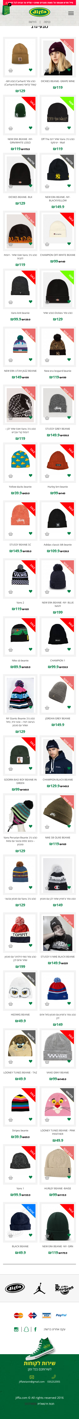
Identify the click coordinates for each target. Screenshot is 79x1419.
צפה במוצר (57, 57)
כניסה (47, 22)
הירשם (32, 22)
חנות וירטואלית (45, 1404)
